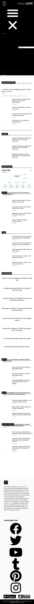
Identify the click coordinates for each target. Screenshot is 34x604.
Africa (23, 82)
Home (3, 33)
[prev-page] (3, 127)
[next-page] (5, 127)
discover (10, 503)
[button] (9, 19)
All (18, 82)
